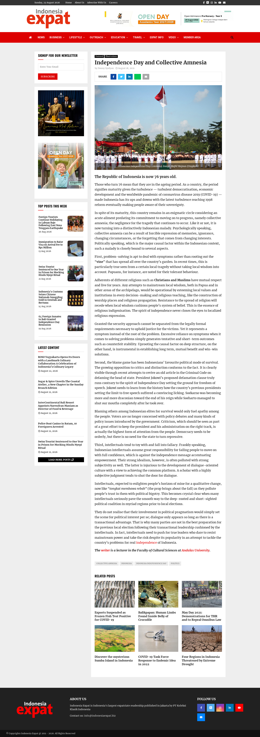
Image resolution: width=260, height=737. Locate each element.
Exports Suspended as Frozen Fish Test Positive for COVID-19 (113, 616)
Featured (99, 56)
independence (147, 543)
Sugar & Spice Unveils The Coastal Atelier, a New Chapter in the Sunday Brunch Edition (60, 384)
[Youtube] (239, 708)
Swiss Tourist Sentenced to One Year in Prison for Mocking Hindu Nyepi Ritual (51, 270)
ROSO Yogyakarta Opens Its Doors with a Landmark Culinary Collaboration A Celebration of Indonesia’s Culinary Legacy (59, 361)
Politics (175, 563)
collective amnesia (106, 563)
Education (118, 37)
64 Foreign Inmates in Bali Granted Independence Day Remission (50, 320)
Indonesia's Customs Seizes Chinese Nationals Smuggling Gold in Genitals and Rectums (51, 297)
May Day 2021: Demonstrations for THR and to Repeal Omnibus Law (201, 616)
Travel (137, 37)
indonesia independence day (151, 563)
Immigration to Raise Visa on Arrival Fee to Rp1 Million (51, 245)
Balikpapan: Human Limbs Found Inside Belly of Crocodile (157, 616)
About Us (79, 2)
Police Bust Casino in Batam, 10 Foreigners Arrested (57, 425)
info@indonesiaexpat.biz (100, 715)
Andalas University (196, 550)
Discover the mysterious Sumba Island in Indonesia (114, 658)
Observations (111, 56)
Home (68, 2)
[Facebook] (201, 708)
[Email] (201, 717)
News (41, 37)
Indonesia (126, 563)
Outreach (96, 37)
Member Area (192, 37)
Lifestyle (75, 37)
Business (56, 37)
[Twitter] (211, 708)
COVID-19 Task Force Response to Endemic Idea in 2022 (157, 660)
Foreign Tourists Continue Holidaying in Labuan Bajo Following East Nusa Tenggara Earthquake (51, 222)
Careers (113, 2)
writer (105, 550)
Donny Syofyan (106, 68)
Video (172, 37)
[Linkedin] (230, 708)
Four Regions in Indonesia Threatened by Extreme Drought (201, 660)
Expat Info (157, 37)
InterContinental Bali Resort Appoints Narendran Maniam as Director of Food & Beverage (58, 405)
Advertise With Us (96, 2)
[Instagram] (220, 708)
